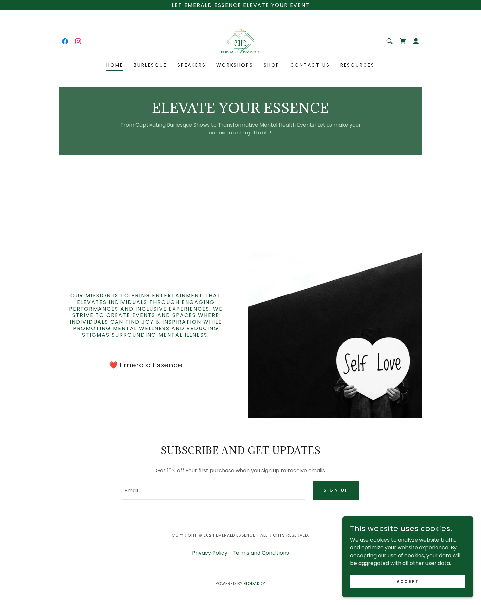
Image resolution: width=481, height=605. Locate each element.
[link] (65, 41)
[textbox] (213, 490)
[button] (415, 41)
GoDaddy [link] (254, 583)
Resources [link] (357, 65)
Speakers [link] (191, 65)
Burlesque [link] (150, 65)
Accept (408, 581)
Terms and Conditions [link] (261, 553)
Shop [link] (272, 65)
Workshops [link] (235, 65)
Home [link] (114, 65)
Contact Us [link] (310, 65)
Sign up (336, 490)
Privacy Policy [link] (209, 553)
